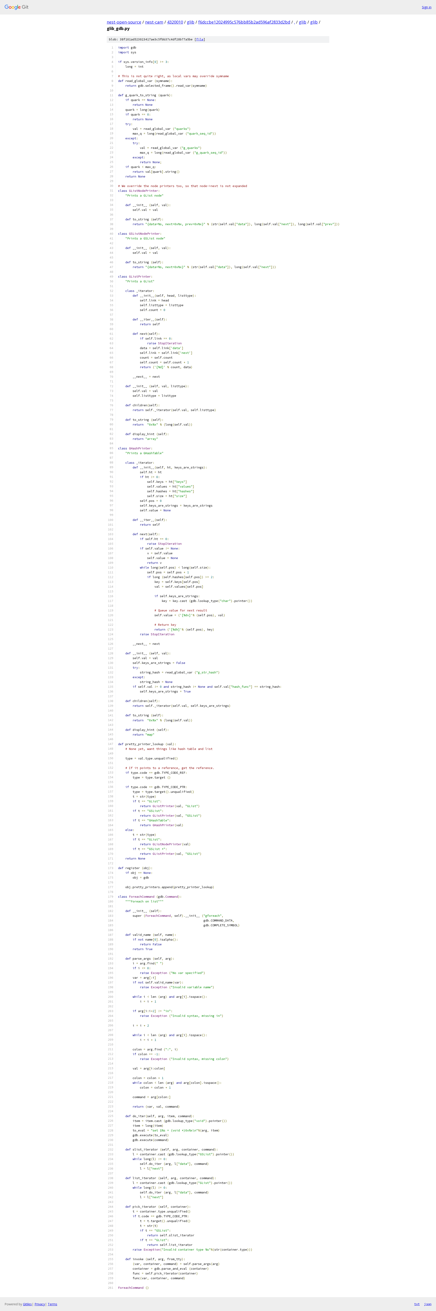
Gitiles (27, 1304)
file (199, 39)
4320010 (175, 22)
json (427, 1304)
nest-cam (154, 22)
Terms (52, 1304)
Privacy (40, 1304)
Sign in (426, 7)
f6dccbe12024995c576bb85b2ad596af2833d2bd (244, 22)
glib (190, 22)
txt (417, 1304)
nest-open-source (124, 22)
